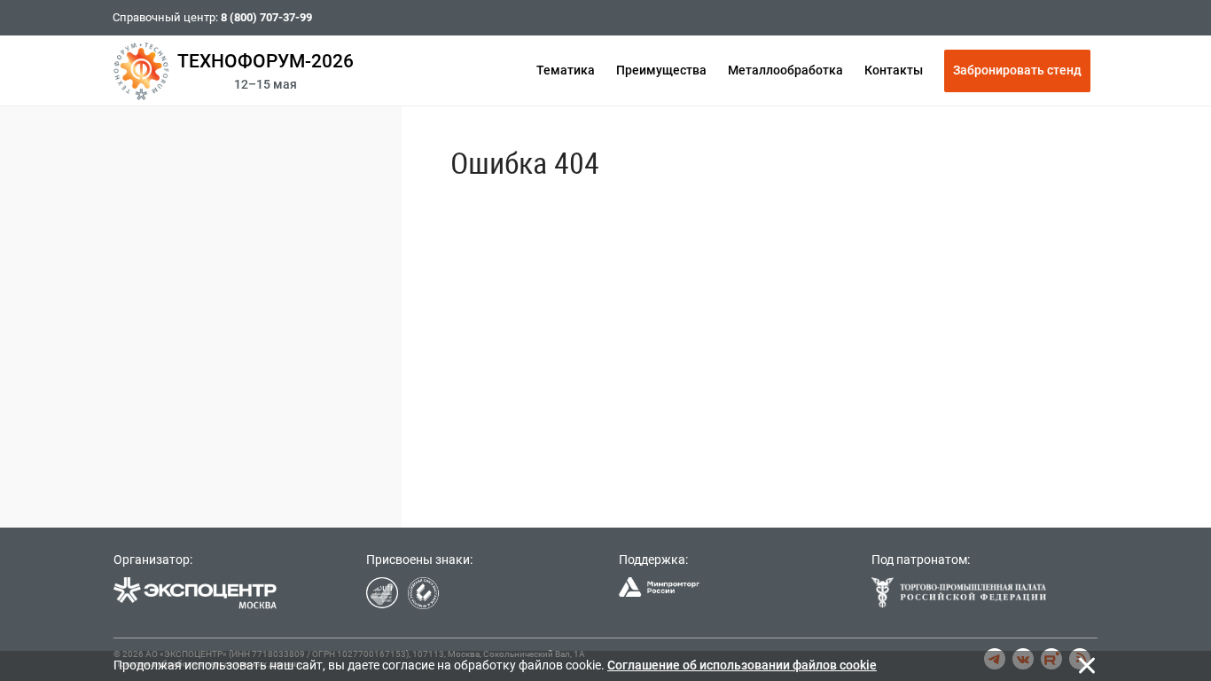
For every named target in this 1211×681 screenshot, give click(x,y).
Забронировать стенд (1017, 70)
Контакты (893, 70)
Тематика (565, 70)
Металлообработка (785, 70)
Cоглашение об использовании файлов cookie (742, 665)
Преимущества (661, 70)
